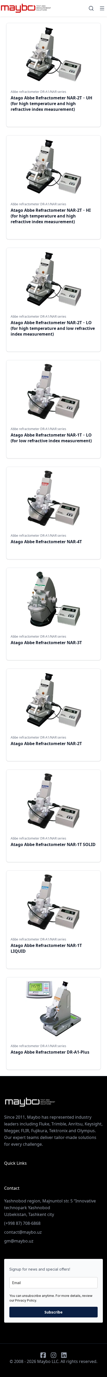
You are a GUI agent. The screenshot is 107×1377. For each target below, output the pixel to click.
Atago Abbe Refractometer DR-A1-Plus (50, 1052)
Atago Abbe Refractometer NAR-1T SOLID (53, 844)
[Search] (91, 8)
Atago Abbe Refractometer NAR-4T (46, 542)
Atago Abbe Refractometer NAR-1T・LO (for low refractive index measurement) (51, 438)
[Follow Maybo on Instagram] (53, 1355)
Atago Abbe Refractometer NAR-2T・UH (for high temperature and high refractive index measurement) (51, 103)
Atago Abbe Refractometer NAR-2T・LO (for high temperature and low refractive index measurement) (53, 328)
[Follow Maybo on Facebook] (43, 1355)
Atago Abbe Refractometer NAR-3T (46, 642)
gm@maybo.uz (19, 1241)
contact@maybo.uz (23, 1232)
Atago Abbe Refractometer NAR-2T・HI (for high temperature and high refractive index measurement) (51, 216)
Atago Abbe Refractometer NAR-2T (46, 743)
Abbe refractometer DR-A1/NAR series (38, 91)
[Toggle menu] (102, 8)
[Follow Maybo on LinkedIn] (64, 1355)
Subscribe (53, 1312)
